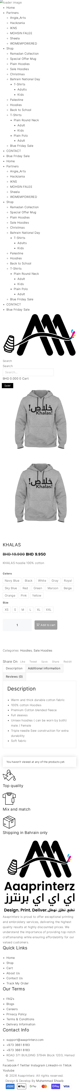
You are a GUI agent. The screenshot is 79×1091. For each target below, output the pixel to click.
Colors (7, 573)
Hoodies (26, 650)
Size (5, 602)
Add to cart (48, 625)
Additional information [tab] (44, 668)
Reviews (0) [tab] (14, 676)
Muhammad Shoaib (50, 1081)
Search (7, 361)
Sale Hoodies (43, 650)
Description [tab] (14, 668)
